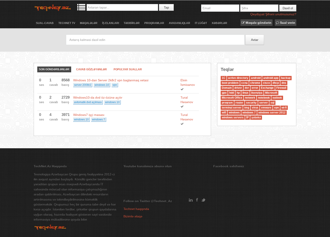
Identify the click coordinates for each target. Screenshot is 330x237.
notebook (264, 97)
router (239, 102)
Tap (166, 7)
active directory (238, 78)
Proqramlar (154, 23)
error (255, 87)
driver (238, 87)
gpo (224, 92)
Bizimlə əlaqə (132, 216)
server (263, 102)
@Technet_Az (161, 201)
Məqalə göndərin (258, 22)
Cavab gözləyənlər (91, 69)
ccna (244, 82)
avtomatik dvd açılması (88, 102)
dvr (247, 87)
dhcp (276, 82)
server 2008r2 (82, 84)
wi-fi (284, 107)
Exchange (267, 87)
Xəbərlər (219, 23)
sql (272, 102)
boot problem (230, 82)
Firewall (281, 87)
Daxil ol (288, 8)
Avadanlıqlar (179, 23)
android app (270, 78)
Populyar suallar (128, 69)
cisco (266, 82)
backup (285, 78)
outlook (277, 97)
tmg (246, 107)
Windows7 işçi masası (88, 115)
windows (234, 112)
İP (247, 117)
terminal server (232, 107)
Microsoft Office (232, 97)
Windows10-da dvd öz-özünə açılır (97, 97)
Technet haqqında (136, 209)
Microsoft (271, 92)
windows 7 (98, 119)
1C (223, 78)
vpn (114, 84)
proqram (227, 102)
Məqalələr (88, 23)
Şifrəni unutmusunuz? (280, 14)
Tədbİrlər (132, 23)
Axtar (254, 40)
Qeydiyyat (257, 14)
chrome (255, 82)
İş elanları (110, 23)
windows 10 (102, 84)
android (256, 78)
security (251, 102)
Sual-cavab (45, 23)
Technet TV (66, 23)
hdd (231, 92)
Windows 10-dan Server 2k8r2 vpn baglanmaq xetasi (110, 80)
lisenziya (256, 92)
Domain (227, 87)
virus (255, 107)
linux (245, 92)
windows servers (233, 117)
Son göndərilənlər (54, 69)
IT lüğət (201, 23)
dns (284, 82)
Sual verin (287, 22)
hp (238, 92)
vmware (266, 107)
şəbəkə (256, 117)
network (250, 97)
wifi (224, 112)
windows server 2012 (272, 112)
